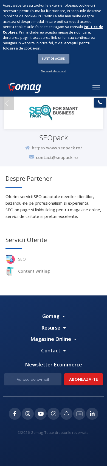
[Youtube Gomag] (41, 414)
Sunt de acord (53, 59)
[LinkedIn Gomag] (92, 414)
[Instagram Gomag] (28, 414)
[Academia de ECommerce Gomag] (79, 414)
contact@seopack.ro (57, 157)
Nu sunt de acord (53, 71)
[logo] (24, 88)
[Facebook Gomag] (15, 414)
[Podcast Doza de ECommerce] (53, 414)
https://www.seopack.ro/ (56, 147)
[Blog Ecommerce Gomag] (66, 414)
